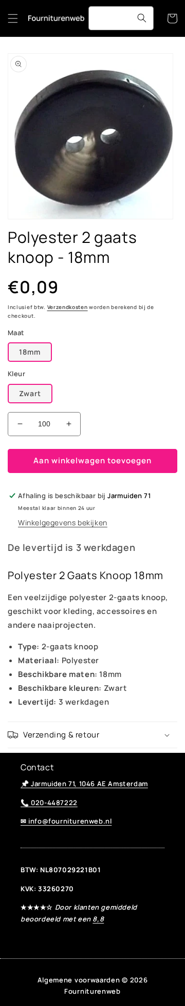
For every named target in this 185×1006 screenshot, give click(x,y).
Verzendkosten (67, 307)
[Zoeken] (142, 18)
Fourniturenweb (92, 991)
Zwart (30, 393)
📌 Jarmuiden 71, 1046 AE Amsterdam (84, 783)
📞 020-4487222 (49, 802)
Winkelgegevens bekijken (62, 522)
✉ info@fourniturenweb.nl (66, 821)
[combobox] (121, 18)
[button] (13, 18)
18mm (30, 352)
